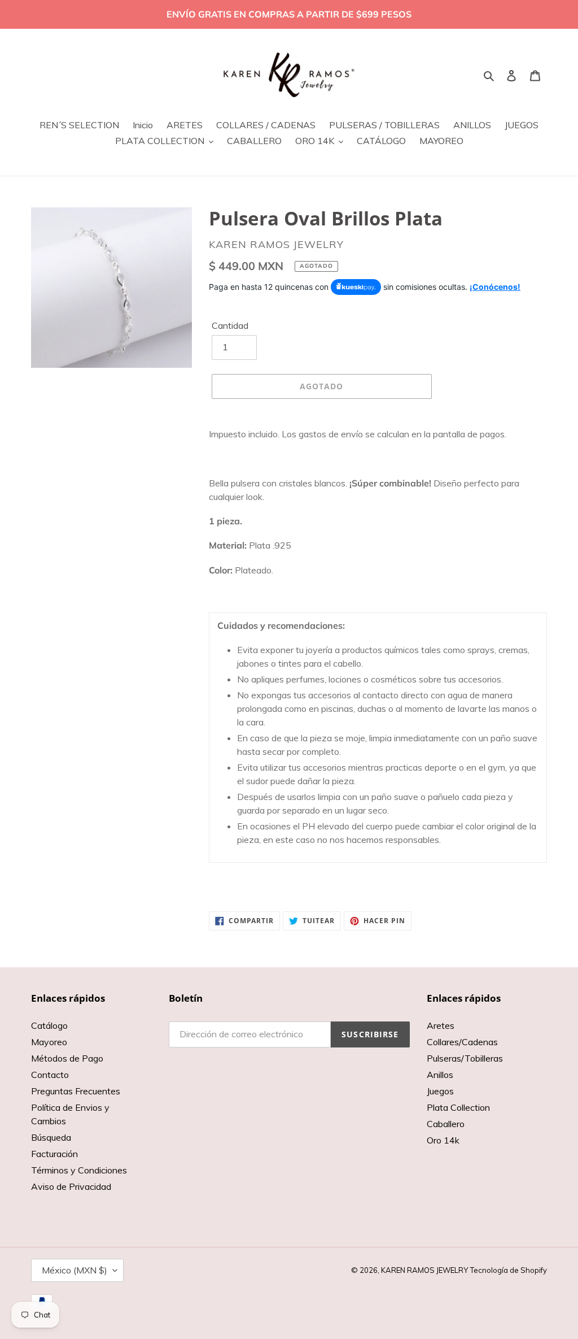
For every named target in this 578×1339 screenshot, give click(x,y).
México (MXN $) (74, 1270)
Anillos (440, 1074)
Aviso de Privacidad (71, 1186)
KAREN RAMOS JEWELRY (424, 1270)
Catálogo (49, 1025)
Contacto (50, 1074)
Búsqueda (51, 1137)
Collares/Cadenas (462, 1041)
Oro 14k (443, 1140)
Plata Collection (458, 1107)
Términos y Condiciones (79, 1170)
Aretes (440, 1025)
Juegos (440, 1091)
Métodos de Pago (67, 1058)
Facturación (54, 1153)
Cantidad (230, 325)
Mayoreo (49, 1041)
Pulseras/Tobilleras (465, 1058)
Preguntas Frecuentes (75, 1091)
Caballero (446, 1123)
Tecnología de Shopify (508, 1270)
